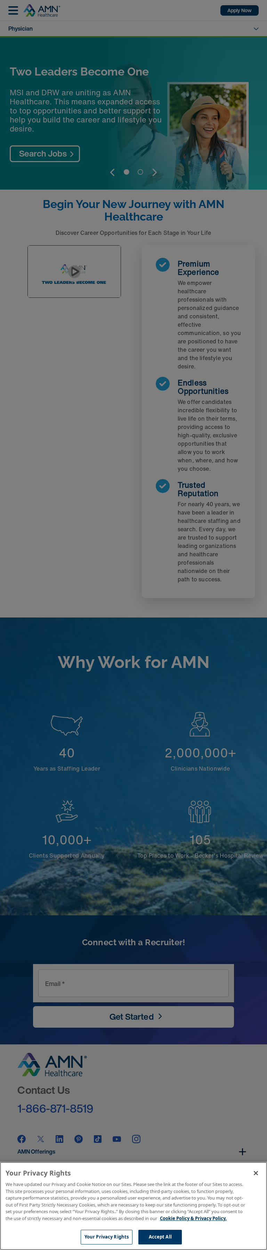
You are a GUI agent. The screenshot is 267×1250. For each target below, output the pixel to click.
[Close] (256, 1173)
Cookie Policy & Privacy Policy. (193, 1218)
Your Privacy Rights (106, 1237)
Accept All (160, 1237)
